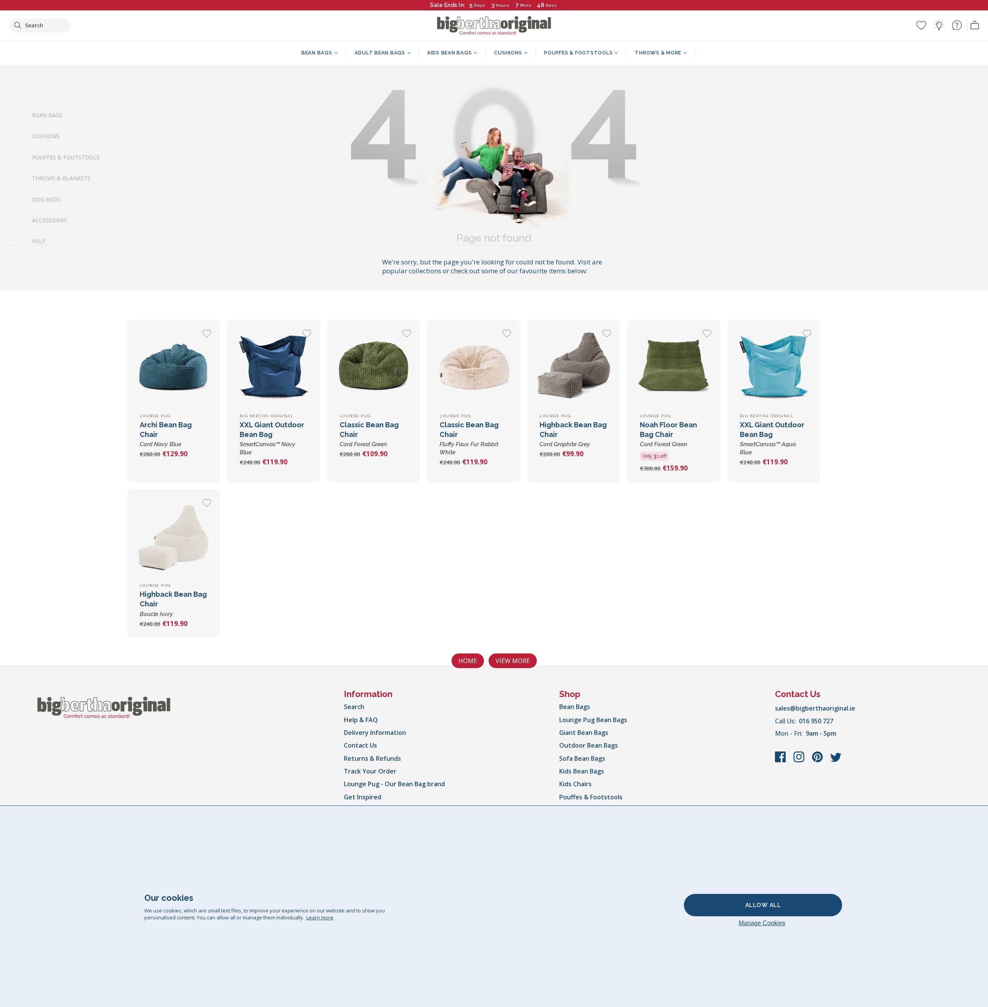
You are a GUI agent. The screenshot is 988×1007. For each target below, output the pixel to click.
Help (39, 241)
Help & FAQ (361, 720)
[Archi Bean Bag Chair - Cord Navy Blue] (173, 366)
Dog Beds (46, 199)
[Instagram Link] (799, 761)
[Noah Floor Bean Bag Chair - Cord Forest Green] (674, 366)
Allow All (763, 905)
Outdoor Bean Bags (588, 745)
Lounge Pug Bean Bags (593, 720)
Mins (525, 5)
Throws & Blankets (61, 178)
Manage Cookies (762, 923)
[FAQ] (957, 25)
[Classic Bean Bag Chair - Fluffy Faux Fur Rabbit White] (473, 366)
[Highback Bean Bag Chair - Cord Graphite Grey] (573, 366)
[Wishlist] (921, 25)
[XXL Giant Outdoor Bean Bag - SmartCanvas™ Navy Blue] (273, 366)
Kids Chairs (575, 784)
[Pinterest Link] (818, 761)
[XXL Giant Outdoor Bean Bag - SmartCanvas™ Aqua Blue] (773, 366)
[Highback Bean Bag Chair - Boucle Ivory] (173, 535)
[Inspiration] (939, 25)
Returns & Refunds (372, 758)
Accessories (49, 220)
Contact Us (360, 745)
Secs (551, 5)
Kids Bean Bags (581, 771)
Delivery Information (375, 732)
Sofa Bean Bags (582, 758)
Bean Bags (47, 115)
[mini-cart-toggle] (975, 25)
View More (513, 661)
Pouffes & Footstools (66, 157)
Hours (503, 5)
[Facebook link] (781, 761)
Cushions (45, 136)
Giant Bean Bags (583, 732)
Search (354, 706)
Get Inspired (362, 797)
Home (467, 661)
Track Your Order (370, 771)
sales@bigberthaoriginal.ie (815, 708)
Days (479, 5)
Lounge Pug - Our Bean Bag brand (394, 784)
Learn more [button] (319, 917)
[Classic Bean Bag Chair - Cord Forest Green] (373, 366)
